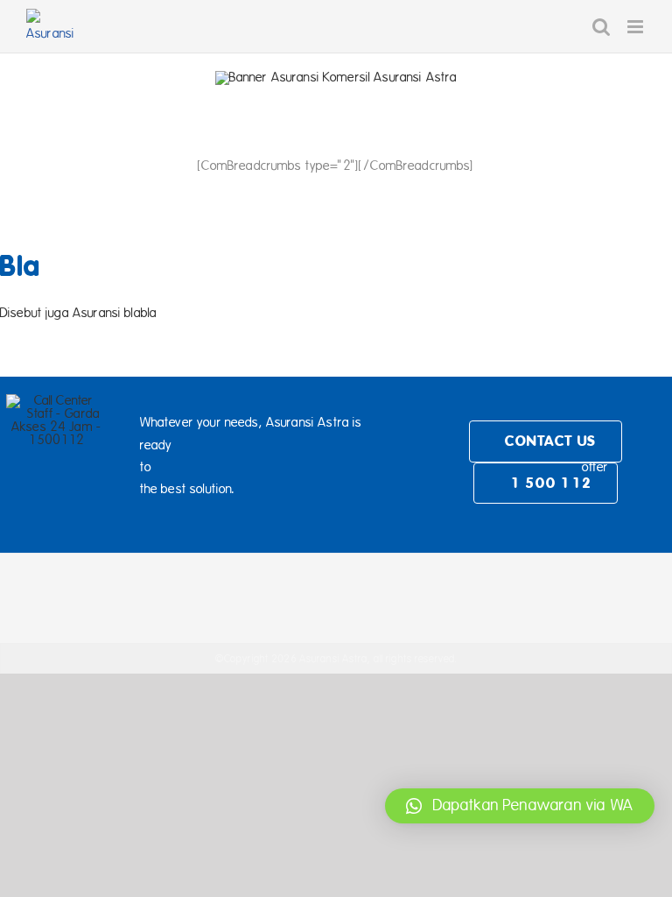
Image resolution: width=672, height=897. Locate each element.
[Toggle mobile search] (601, 27)
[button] (519, 805)
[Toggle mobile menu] (636, 27)
